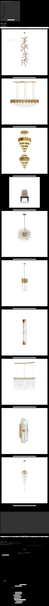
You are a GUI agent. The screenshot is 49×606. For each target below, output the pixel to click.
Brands (3, 563)
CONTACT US (5, 1)
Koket (4, 567)
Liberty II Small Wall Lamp (24, 454)
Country (13, 599)
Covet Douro (5, 573)
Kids (4, 560)
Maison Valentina (6, 566)
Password (13, 602)
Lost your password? (14, 589)
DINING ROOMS (9, 38)
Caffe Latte (5, 568)
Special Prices (4, 578)
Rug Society (5, 571)
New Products (4, 562)
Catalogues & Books (4, 15)
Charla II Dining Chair (24, 208)
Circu (4, 565)
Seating (3, 33)
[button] (1, 523)
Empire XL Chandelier (24, 174)
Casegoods (5, 557)
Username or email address (15, 584)
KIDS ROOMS (12, 38)
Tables (2, 34)
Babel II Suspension (24, 405)
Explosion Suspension (24, 257)
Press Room (3, 18)
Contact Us (3, 579)
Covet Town (5, 574)
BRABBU (4, 9)
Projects (3, 576)
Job (12, 595)
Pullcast (5, 572)
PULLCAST (4, 12)
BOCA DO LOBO (5, 4)
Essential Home (6, 570)
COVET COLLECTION (5, 7)
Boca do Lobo (5, 564)
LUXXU (4, 5)
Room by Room (4, 575)
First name (13, 592)
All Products (3, 31)
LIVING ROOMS (6, 38)
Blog (2, 17)
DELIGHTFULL (5, 10)
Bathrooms (3, 36)
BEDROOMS (17, 38)
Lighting (5, 559)
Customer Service (24, 549)
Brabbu (5, 569)
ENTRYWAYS (3, 38)
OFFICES (19, 38)
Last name (13, 593)
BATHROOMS (15, 38)
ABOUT (2, 1)
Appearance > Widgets (16, 507)
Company (13, 596)
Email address (14, 601)
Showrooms (3, 13)
